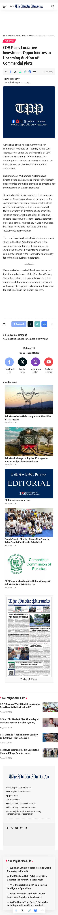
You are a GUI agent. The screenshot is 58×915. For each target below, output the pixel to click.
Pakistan (9, 41)
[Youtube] (49, 365)
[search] (53, 6)
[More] (34, 71)
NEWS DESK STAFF (12, 79)
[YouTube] (16, 828)
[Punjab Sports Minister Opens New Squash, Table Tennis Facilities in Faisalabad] (29, 522)
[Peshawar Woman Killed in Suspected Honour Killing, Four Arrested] (50, 752)
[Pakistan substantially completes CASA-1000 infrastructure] (29, 399)
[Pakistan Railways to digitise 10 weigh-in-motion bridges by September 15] (29, 441)
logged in (22, 338)
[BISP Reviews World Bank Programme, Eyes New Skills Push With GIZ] (50, 707)
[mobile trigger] (5, 6)
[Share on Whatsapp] (20, 71)
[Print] (30, 71)
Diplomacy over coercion (17, 500)
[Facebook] (9, 365)
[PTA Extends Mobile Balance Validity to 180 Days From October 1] (50, 737)
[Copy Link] (25, 71)
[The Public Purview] (29, 6)
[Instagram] (35, 365)
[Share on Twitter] (15, 71)
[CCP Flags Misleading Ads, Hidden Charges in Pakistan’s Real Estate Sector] (29, 564)
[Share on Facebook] (10, 71)
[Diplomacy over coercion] (29, 483)
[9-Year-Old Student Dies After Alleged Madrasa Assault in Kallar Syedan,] (50, 722)
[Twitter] (22, 365)
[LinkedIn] (25, 828)
